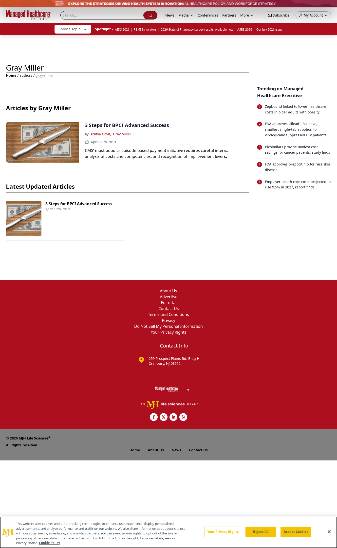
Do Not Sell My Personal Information (168, 326)
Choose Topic (69, 29)
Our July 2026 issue (269, 29)
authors (25, 75)
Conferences (208, 15)
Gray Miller (122, 134)
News (169, 15)
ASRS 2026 (244, 29)
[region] (168, 532)
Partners (229, 15)
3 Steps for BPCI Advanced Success (78, 203)
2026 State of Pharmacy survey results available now (197, 29)
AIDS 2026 (122, 29)
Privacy (168, 320)
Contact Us (168, 308)
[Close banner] (330, 6)
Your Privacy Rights (169, 332)
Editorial (168, 302)
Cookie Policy (49, 543)
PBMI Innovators (145, 29)
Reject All (261, 532)
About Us (168, 290)
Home (11, 75)
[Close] (329, 531)
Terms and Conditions (168, 314)
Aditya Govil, (101, 134)
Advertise (168, 296)
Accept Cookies (296, 532)
